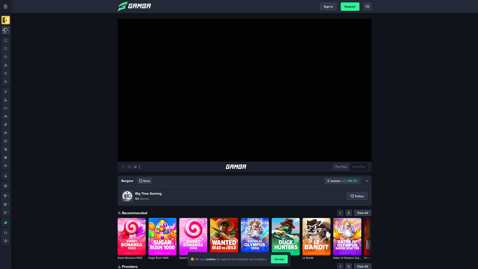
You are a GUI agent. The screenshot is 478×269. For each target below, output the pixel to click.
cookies (210, 259)
